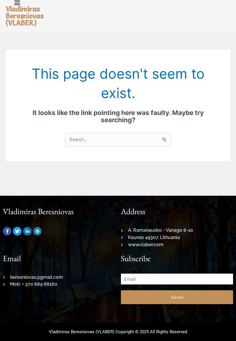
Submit (177, 297)
